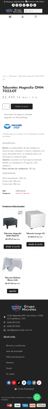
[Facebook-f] (13, 5)
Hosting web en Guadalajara (24, 398)
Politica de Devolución (15, 356)
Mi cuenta (10, 373)
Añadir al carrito (21, 106)
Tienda (8, 368)
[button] (10, 17)
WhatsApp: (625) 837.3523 (14, 2)
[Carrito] (36, 16)
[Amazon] (24, 5)
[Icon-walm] (27, 5)
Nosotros (10, 362)
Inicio (4, 76)
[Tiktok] (20, 5)
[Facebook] (9, 382)
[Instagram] (16, 5)
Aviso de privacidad (14, 351)
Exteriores (19, 193)
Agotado (12, 291)
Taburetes (13, 76)
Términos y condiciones (15, 345)
